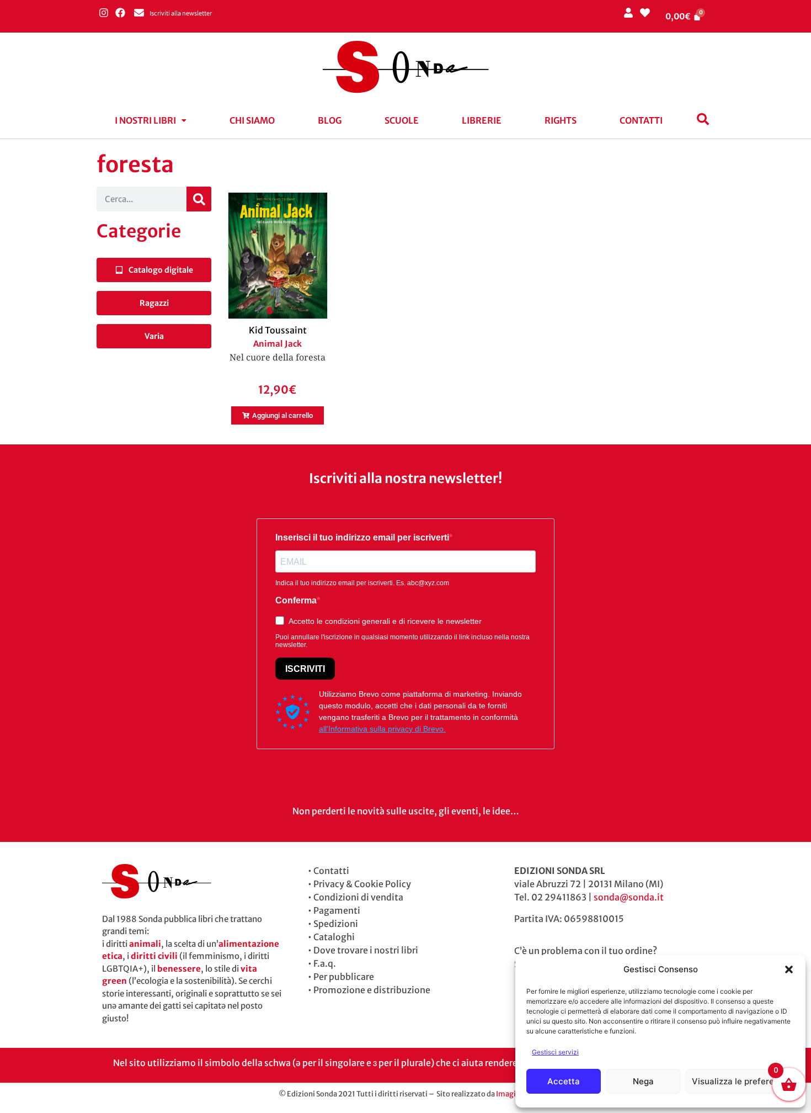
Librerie (481, 120)
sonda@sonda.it (629, 897)
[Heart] (645, 12)
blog (330, 120)
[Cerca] (198, 199)
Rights (561, 120)
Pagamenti (336, 910)
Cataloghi (334, 936)
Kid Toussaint (278, 330)
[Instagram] (103, 12)
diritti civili (154, 956)
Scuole (402, 120)
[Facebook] (120, 12)
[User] (628, 12)
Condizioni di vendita (358, 897)
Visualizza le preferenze (740, 1081)
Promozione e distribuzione (371, 989)
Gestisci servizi (555, 1052)
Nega (643, 1081)
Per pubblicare (343, 976)
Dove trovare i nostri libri (365, 950)
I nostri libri (145, 120)
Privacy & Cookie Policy (362, 883)
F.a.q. (324, 963)
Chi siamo (252, 120)
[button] (788, 969)
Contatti (641, 120)
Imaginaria (514, 1094)
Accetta (563, 1081)
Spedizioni (335, 923)
